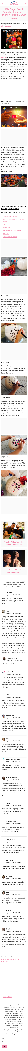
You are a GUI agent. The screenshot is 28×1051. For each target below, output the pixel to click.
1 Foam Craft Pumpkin (10, 216)
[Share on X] (3, 1043)
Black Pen (6, 227)
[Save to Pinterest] (4, 1046)
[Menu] (2, 3)
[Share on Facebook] (3, 1039)
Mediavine (18, 1034)
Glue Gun (6, 234)
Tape (4, 225)
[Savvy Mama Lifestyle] (14, 3)
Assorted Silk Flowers (10, 237)
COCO (3, 57)
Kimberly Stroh (6, 26)
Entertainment (14, 18)
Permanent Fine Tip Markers (12, 231)
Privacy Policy (7, 997)
